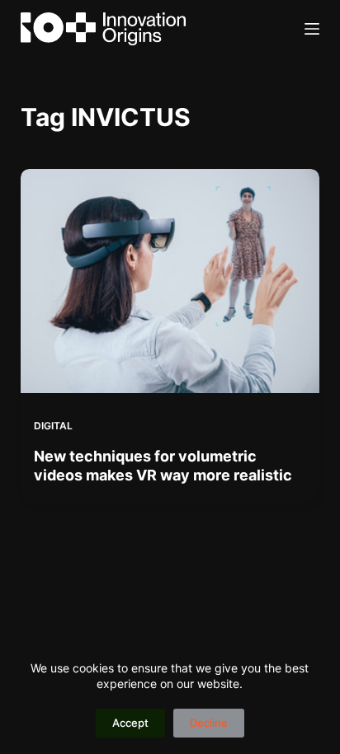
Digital (53, 425)
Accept (130, 722)
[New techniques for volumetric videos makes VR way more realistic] (170, 281)
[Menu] (312, 28)
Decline (209, 722)
